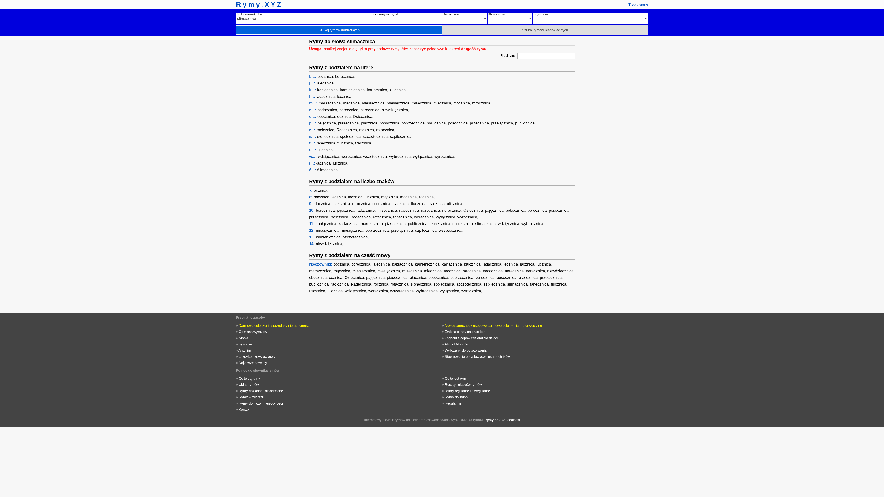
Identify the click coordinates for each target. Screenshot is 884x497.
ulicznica (325, 150)
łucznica (340, 163)
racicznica (325, 130)
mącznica (351, 103)
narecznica (348, 110)
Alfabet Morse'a (456, 344)
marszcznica (330, 103)
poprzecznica (413, 123)
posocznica (458, 123)
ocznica (344, 116)
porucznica (436, 123)
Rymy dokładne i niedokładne (261, 391)
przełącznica (502, 123)
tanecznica (326, 143)
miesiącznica (373, 103)
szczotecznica (375, 136)
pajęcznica (326, 123)
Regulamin (453, 403)
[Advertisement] (270, 105)
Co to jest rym (455, 378)
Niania (243, 338)
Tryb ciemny (638, 4)
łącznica (323, 163)
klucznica (397, 90)
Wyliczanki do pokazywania (465, 350)
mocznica (461, 103)
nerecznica (370, 110)
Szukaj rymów (339, 30)
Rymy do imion (456, 397)
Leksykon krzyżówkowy (257, 356)
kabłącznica (327, 90)
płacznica (369, 123)
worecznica (351, 156)
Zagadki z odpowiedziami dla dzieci (471, 338)
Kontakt (244, 409)
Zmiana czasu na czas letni (465, 332)
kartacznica (377, 90)
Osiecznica (362, 116)
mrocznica (481, 103)
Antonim (244, 350)
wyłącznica (422, 156)
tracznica (363, 143)
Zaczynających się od (385, 14)
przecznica (479, 123)
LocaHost (513, 420)
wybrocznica (400, 156)
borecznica (344, 76)
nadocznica (327, 110)
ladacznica (325, 96)
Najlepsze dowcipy (253, 363)
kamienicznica (352, 90)
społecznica (350, 136)
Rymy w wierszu (251, 397)
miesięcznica (398, 103)
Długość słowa (496, 14)
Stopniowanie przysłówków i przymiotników (477, 356)
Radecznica (347, 130)
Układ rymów (249, 385)
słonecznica (327, 136)
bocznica (325, 76)
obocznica (326, 116)
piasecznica (348, 123)
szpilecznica (400, 136)
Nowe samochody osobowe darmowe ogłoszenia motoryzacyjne (493, 325)
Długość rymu (451, 14)
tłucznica (345, 143)
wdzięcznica (328, 156)
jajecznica (325, 83)
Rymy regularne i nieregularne (467, 391)
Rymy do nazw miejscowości (261, 403)
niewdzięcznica (395, 110)
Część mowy (541, 14)
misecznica (421, 103)
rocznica (366, 130)
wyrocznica (444, 156)
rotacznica (385, 130)
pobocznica (389, 123)
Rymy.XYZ (259, 4)
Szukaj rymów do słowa (250, 14)
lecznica (344, 96)
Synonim (245, 344)
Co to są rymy (249, 378)
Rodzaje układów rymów (463, 385)
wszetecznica (375, 156)
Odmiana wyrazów (253, 332)
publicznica (525, 123)
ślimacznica (327, 170)
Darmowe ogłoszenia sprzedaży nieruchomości (274, 325)
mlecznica (442, 103)
